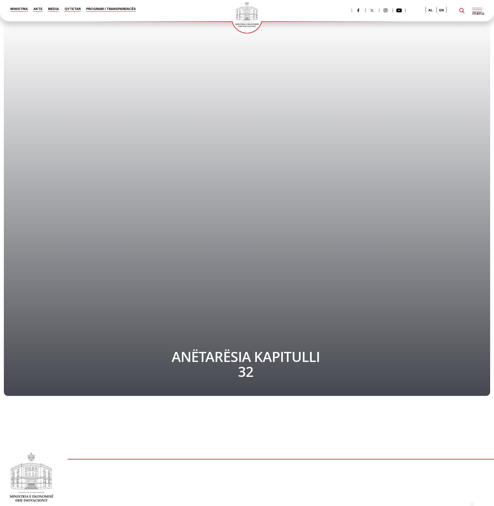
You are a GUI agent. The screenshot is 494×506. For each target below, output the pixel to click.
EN (441, 10)
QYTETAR (73, 9)
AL (430, 10)
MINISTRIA (19, 9)
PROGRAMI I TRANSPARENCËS (111, 9)
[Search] (461, 10)
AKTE (37, 9)
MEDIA (53, 9)
